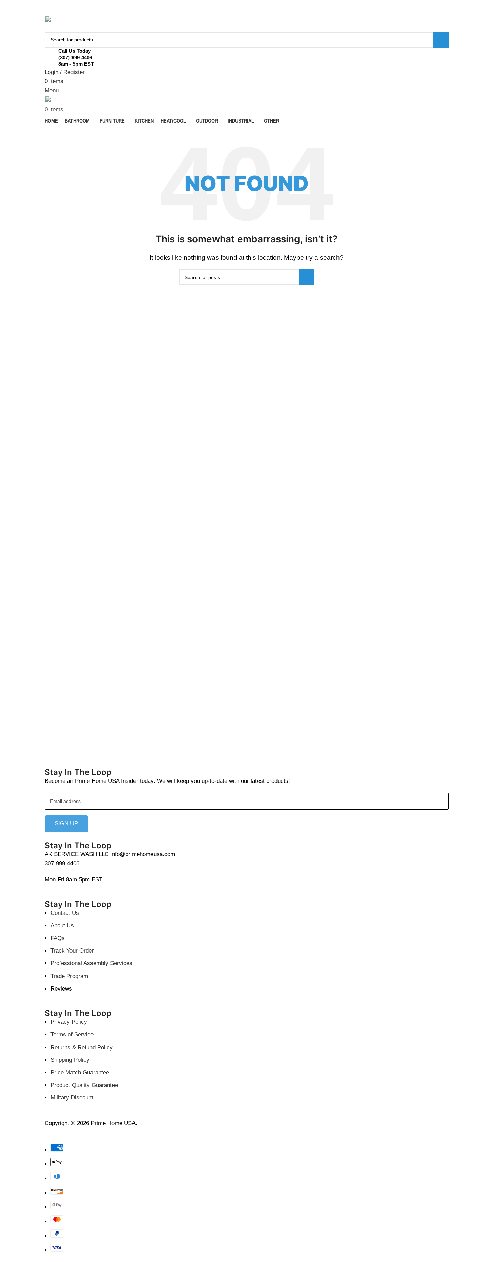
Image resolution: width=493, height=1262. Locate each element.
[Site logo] (87, 23)
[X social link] (238, 11)
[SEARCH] (441, 40)
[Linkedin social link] (255, 11)
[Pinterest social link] (247, 11)
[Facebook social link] (230, 11)
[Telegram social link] (263, 11)
